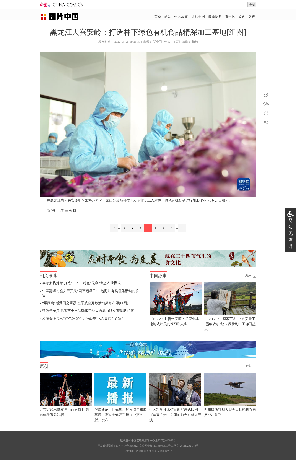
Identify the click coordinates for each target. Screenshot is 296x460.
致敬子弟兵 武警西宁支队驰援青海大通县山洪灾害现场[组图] (88, 311)
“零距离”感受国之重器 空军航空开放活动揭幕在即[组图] (85, 303)
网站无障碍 (290, 233)
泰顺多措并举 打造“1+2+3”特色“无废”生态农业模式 (81, 283)
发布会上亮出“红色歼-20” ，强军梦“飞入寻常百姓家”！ (84, 318)
